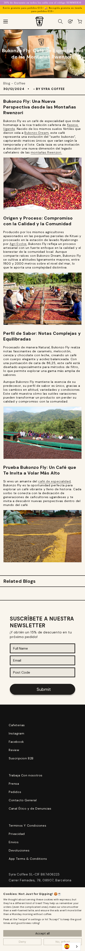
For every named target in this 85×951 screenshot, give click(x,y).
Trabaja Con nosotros (25, 775)
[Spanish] (71, 946)
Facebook (16, 742)
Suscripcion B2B (21, 758)
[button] (5, 21)
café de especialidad (54, 481)
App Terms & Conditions (28, 859)
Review (14, 750)
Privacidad (17, 834)
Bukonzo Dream (36, 133)
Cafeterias (17, 725)
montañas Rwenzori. (46, 152)
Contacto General (23, 800)
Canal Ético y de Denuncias (30, 808)
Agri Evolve (18, 244)
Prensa (14, 784)
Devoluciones (19, 850)
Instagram (16, 733)
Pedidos (15, 792)
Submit (44, 689)
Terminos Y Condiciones (27, 825)
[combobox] (71, 946)
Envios (14, 842)
